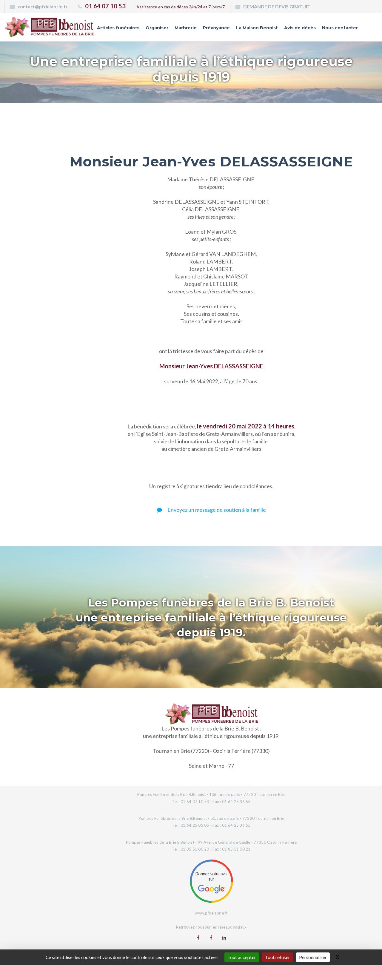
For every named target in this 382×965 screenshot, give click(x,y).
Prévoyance (216, 27)
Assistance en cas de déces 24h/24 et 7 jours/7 (180, 6)
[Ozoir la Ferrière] (211, 937)
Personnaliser (313, 957)
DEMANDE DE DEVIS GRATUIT (276, 6)
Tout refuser (277, 957)
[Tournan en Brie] (198, 937)
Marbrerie (186, 27)
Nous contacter (340, 27)
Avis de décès (300, 27)
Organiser (157, 27)
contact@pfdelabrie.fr (43, 6)
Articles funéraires (118, 27)
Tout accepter (241, 957)
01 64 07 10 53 (105, 6)
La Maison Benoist (257, 27)
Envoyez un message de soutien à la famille (216, 509)
